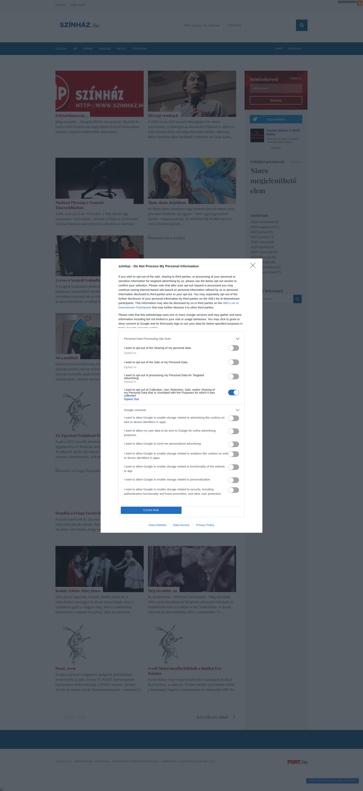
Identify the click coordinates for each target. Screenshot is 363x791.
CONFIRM (151, 510)
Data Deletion (158, 525)
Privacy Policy (205, 525)
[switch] (233, 348)
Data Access (181, 525)
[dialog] (181, 395)
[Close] (254, 267)
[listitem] (181, 339)
